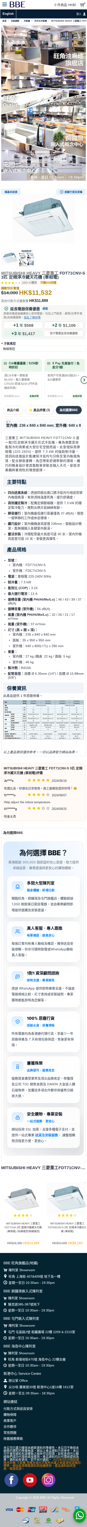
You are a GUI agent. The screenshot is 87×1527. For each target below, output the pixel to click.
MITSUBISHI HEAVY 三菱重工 (29, 273)
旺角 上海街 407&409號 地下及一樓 (34, 1276)
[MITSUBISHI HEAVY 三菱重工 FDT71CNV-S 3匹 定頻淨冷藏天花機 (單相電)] (43, 218)
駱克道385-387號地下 (24, 1304)
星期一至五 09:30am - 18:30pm (32, 1393)
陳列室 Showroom (22, 1270)
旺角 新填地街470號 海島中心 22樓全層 (37, 1359)
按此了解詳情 (32, 317)
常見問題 (9, 1432)
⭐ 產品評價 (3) (39, 410)
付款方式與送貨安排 (18, 1408)
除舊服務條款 (13, 1438)
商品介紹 (13, 410)
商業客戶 (9, 1420)
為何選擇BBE (69, 410)
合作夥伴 (9, 1426)
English (8, 13)
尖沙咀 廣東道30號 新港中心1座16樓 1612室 (41, 1387)
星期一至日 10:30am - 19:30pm (32, 1283)
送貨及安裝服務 (46, 1135)
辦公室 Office (18, 1380)
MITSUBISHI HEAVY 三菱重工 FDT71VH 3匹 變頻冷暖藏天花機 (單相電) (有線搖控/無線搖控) (23, 1227)
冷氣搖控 (10, 343)
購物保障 (9, 1414)
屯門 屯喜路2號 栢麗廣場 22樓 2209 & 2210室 (41, 1332)
